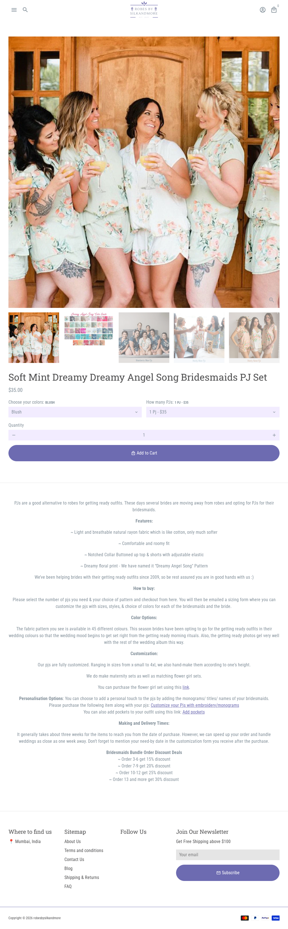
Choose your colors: (31, 402)
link (186, 687)
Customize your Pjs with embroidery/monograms (195, 705)
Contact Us (74, 859)
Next (272, 172)
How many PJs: (167, 402)
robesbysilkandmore (47, 918)
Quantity (16, 425)
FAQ (68, 886)
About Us (72, 841)
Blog (68, 868)
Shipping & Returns (81, 877)
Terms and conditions (83, 850)
